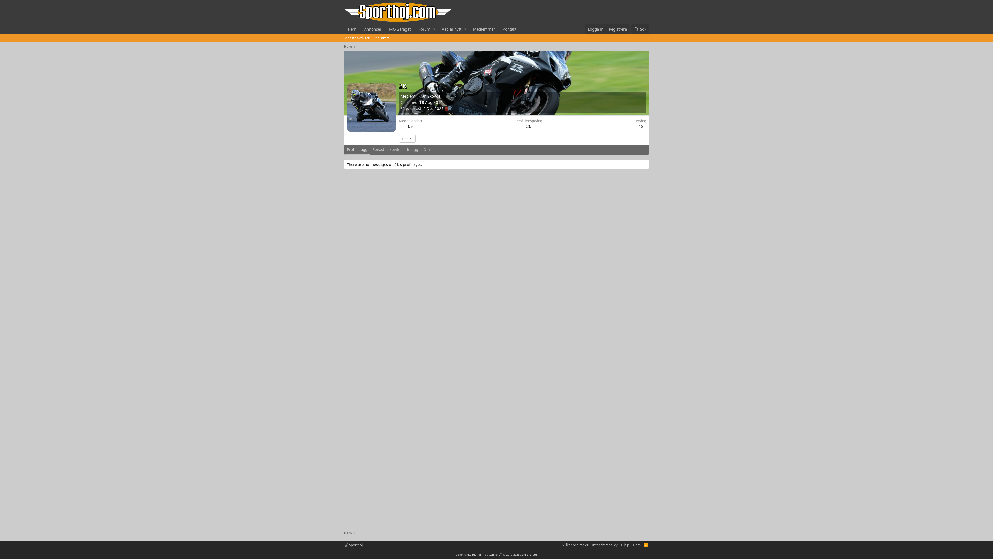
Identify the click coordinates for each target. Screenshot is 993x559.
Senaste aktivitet (357, 37)
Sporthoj (355, 544)
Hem (352, 29)
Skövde (433, 96)
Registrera (381, 37)
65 (410, 126)
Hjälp (625, 544)
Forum (424, 29)
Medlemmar (484, 29)
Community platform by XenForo (497, 554)
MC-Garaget (400, 29)
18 (641, 126)
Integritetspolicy (605, 544)
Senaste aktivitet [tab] (387, 149)
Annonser (372, 29)
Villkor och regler (575, 544)
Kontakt (509, 29)
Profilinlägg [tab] (357, 149)
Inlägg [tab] (412, 149)
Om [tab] (426, 149)
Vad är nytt (451, 29)
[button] (434, 29)
